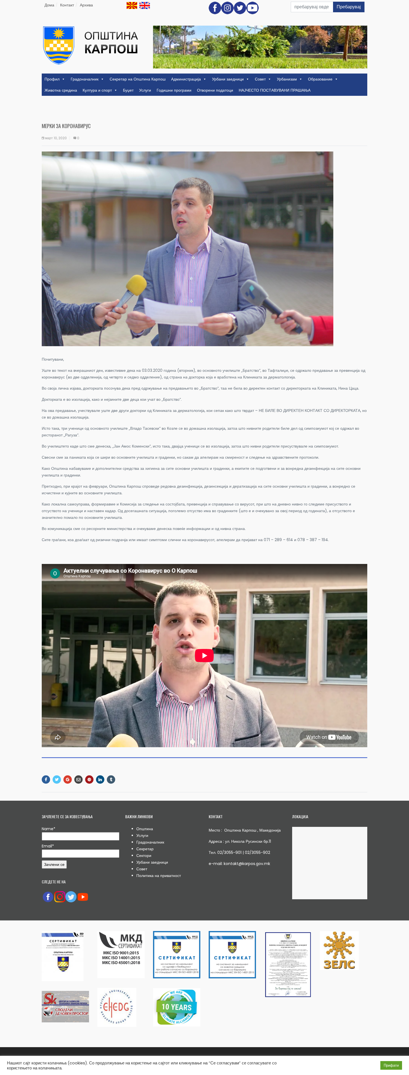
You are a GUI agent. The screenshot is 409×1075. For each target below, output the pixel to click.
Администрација (186, 79)
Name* (48, 829)
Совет (260, 79)
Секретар (145, 849)
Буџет (128, 90)
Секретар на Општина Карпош (138, 79)
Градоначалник (84, 79)
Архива (86, 5)
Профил (52, 79)
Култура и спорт (97, 90)
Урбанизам (287, 79)
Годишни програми (174, 90)
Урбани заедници (228, 79)
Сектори (143, 855)
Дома (49, 5)
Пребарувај (349, 7)
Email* (48, 846)
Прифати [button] (391, 1065)
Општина (144, 829)
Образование (320, 79)
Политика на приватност (158, 875)
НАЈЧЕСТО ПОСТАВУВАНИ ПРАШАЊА (275, 90)
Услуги (145, 90)
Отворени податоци (215, 90)
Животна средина (61, 90)
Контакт (67, 5)
